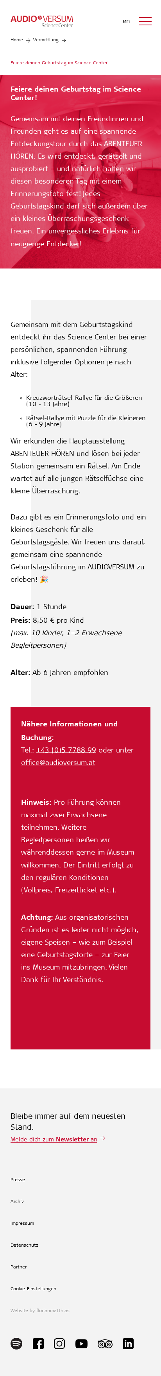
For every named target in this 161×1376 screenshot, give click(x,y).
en (126, 21)
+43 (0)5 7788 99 (66, 750)
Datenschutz (24, 1245)
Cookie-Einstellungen (33, 1289)
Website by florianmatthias (40, 1311)
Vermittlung (46, 40)
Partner (19, 1267)
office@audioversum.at (58, 763)
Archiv (17, 1201)
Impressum (22, 1223)
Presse (18, 1180)
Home (17, 40)
